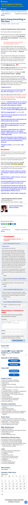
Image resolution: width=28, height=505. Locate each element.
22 (20, 486)
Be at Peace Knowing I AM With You (11, 392)
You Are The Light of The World (10, 399)
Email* (3, 333)
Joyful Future (5, 383)
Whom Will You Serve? (8, 408)
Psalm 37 (3, 127)
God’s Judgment (6, 433)
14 (17, 483)
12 (9, 483)
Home (3, 11)
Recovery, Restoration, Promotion (11, 381)
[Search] (2, 347)
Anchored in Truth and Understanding (12, 440)
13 (13, 483)
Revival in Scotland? (7, 397)
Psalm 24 (3, 142)
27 (13, 488)
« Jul (2, 494)
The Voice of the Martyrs (8, 463)
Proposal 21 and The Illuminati (10, 458)
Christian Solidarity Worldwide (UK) (11, 450)
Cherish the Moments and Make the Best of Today (13, 387)
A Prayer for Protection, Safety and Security (13, 418)
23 (24, 486)
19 (9, 486)
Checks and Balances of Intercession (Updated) (14, 420)
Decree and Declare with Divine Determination (14, 443)
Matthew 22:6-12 (15, 190)
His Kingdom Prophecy (11, 4)
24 (2, 488)
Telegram (14, 361)
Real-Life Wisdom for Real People (10, 398)
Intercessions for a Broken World (10, 423)
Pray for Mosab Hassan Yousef (10, 424)
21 (17, 486)
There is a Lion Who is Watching (10, 380)
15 (20, 483)
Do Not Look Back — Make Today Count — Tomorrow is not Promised (13, 445)
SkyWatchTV (5, 459)
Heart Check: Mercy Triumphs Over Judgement (14, 411)
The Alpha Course (6, 460)
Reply (5, 275)
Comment (4, 319)
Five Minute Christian (7, 452)
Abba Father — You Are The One (10, 421)
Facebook (14, 371)
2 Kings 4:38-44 (5, 246)
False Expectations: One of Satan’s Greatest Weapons (13, 413)
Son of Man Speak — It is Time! (10, 390)
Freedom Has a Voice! (7, 455)
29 (20, 488)
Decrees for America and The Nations (11, 439)
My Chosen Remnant (7, 401)
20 (13, 486)
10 (2, 483)
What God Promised (7, 429)
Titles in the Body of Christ (9, 410)
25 (6, 488)
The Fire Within (6, 395)
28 (17, 488)
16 (24, 483)
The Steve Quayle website (8, 462)
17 (2, 486)
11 (6, 483)
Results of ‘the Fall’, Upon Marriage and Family (14, 430)
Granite (4, 385)
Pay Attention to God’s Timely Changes (12, 442)
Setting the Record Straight (9, 384)
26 (9, 488)
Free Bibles (5, 453)
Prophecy (7, 11)
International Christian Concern (10, 456)
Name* (3, 330)
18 (6, 486)
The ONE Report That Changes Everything (12, 394)
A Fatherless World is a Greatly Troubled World (14, 391)
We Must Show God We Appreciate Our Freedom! (12, 406)
